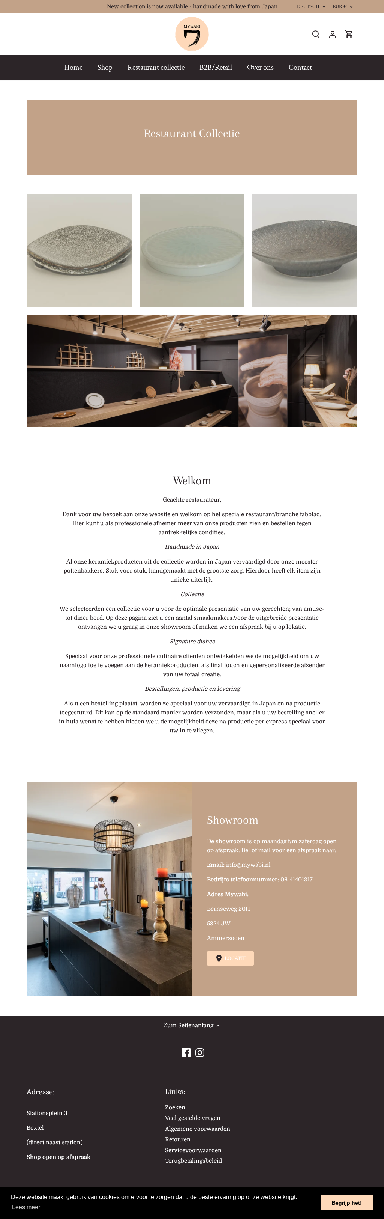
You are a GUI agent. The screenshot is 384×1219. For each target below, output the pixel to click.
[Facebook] (186, 1050)
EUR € (340, 6)
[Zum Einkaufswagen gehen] (349, 34)
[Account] (332, 34)
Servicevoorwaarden (193, 1150)
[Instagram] (199, 1050)
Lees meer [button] (26, 1207)
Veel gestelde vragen (192, 1118)
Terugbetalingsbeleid (193, 1160)
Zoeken (175, 1107)
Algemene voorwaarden (197, 1129)
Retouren (177, 1139)
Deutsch (308, 6)
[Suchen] (316, 34)
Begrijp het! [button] (347, 1203)
